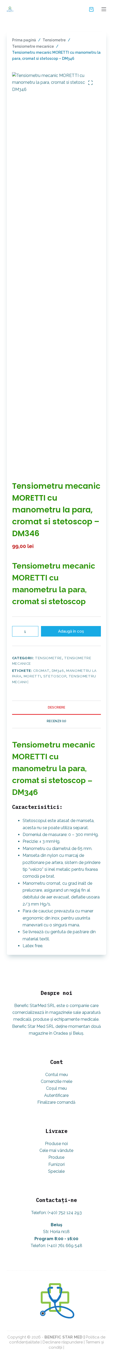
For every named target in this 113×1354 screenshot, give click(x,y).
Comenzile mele (56, 1081)
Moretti (32, 676)
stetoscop (54, 676)
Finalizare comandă (56, 1102)
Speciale (56, 1171)
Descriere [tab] (56, 707)
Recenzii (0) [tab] (56, 721)
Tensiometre (48, 658)
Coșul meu (56, 1088)
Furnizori (56, 1164)
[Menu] (103, 9)
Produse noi (56, 1143)
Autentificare (56, 1095)
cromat (41, 671)
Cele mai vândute (56, 1150)
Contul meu (56, 1074)
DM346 (58, 671)
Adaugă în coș (71, 631)
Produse (56, 1157)
